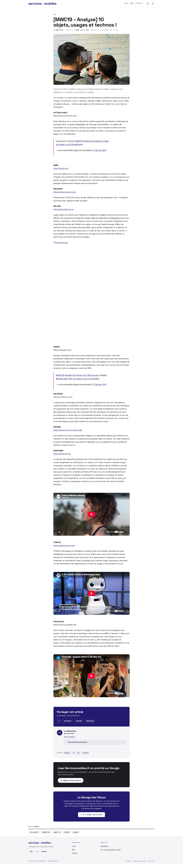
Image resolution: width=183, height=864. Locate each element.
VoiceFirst (85, 753)
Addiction (46, 832)
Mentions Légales (140, 861)
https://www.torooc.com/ (64, 545)
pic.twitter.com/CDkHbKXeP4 (69, 144)
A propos (128, 861)
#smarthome (98, 141)
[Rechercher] (148, 3)
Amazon (76, 832)
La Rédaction (58, 30)
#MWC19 (79, 141)
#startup (87, 141)
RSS (31, 851)
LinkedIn (79, 721)
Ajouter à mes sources (72, 780)
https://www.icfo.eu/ (62, 454)
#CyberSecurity (79, 375)
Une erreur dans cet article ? (77, 742)
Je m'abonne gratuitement (92, 814)
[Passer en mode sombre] (153, 3)
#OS (70, 379)
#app (106, 141)
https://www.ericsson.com (64, 192)
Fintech (138, 3)
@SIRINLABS (62, 379)
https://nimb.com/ (61, 168)
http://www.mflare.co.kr (63, 209)
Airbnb (67, 832)
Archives (151, 861)
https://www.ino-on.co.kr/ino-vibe (67, 430)
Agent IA (57, 832)
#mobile (68, 375)
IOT (78, 753)
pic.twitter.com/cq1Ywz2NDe (86, 379)
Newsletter (104, 846)
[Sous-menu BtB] (134, 3)
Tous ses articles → (70, 737)
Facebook (67, 721)
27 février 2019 (99, 150)
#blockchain (93, 375)
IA (73, 753)
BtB (131, 3)
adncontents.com (53, 861)
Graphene (67, 753)
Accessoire (34, 832)
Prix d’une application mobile (111, 850)
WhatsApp (90, 721)
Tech (126, 3)
